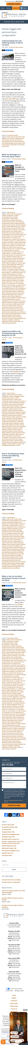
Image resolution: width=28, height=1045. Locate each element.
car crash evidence (10, 285)
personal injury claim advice (15, 310)
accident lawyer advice (8, 223)
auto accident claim (16, 228)
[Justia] (18, 815)
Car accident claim (19, 240)
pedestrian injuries (11, 432)
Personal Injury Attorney (12, 309)
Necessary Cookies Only (9, 1040)
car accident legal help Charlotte (13, 264)
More (24, 8)
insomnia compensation (14, 541)
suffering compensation (18, 565)
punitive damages (19, 563)
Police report (9, 318)
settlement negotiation (8, 320)
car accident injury (15, 253)
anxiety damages (14, 520)
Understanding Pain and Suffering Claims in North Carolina (12, 43)
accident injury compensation (13, 137)
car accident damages (20, 248)
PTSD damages (11, 563)
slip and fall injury (6, 565)
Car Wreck (6, 829)
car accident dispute (7, 250)
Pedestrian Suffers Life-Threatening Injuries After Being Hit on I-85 (12, 333)
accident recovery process (8, 225)
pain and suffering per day (12, 554)
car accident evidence (15, 252)
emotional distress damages (14, 530)
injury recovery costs (7, 539)
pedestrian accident (18, 410)
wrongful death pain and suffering (10, 568)
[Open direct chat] (24, 1010)
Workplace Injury (8, 837)
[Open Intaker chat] (12, 1044)
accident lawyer (20, 221)
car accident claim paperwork (15, 244)
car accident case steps (8, 240)
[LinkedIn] (14, 815)
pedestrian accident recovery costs (11, 426)
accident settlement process (13, 226)
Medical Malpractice (9, 846)
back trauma (13, 401)
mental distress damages (13, 544)
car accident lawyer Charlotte (13, 261)
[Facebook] (6, 815)
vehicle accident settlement (9, 323)
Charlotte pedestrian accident (16, 402)
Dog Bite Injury (7, 853)
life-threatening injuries (13, 405)
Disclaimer (14, 1001)
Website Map (14, 1006)
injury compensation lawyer (17, 536)
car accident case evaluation (17, 239)
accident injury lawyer (16, 220)
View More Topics (7, 855)
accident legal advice (19, 223)
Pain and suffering (17, 141)
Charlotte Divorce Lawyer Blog (11, 882)
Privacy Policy (12, 800)
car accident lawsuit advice (18, 258)
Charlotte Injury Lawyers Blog (14, 15)
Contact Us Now (14, 805)
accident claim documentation (14, 214)
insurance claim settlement (9, 297)
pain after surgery (18, 547)
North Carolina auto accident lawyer (11, 304)
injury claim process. (14, 535)
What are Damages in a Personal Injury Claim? (11, 155)
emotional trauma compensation (10, 531)
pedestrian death (12, 431)
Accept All (9, 1036)
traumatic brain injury (7, 440)
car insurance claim (7, 290)
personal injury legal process (13, 313)
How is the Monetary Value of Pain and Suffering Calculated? (13, 455)
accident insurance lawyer (8, 221)
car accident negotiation (12, 271)
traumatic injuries (18, 440)
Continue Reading (8, 131)
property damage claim (20, 318)
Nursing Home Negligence (11, 850)
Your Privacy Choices (16, 988)
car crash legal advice (16, 286)
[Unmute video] (18, 1025)
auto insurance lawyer (16, 236)
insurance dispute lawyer (8, 299)
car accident (19, 604)
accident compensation (8, 215)
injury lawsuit (5, 538)
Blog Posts (14, 1011)
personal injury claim (19, 143)
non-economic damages (14, 138)
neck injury (17, 407)
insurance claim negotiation (14, 296)
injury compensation (7, 291)
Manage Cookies (19, 991)
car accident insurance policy (12, 256)
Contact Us (16, 8)
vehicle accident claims (15, 321)
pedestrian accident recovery (16, 424)
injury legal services (12, 294)
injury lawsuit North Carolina (16, 538)
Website (8, 8)
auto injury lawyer (18, 234)
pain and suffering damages (14, 550)
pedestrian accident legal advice (14, 418)
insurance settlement (14, 301)
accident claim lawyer (11, 394)
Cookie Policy (9, 991)
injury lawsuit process (11, 293)
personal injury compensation (9, 144)
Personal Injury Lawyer (15, 437)
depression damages (12, 528)
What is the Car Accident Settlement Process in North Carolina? (13, 578)
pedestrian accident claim (8, 412)
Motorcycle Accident (9, 848)
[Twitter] (10, 815)
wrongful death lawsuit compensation (12, 566)
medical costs (9, 542)
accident (16, 371)
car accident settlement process (13, 278)
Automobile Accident (12, 135)
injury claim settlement (18, 290)
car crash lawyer (6, 286)
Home (2, 8)
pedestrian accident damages (17, 413)
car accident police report (16, 272)
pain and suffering (11, 99)
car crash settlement (20, 288)
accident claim (10, 519)
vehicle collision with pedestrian (10, 442)
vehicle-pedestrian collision (15, 443)
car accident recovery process (14, 275)
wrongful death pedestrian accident (11, 445)
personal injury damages (8, 557)
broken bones (20, 401)
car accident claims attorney (14, 247)
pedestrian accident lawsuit (9, 415)
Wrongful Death (8, 832)
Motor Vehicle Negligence (10, 834)
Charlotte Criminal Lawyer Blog (11, 880)
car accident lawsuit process (9, 259)
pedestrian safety (13, 434)
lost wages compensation (18, 302)
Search (14, 869)
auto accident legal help (14, 233)
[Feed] (22, 815)
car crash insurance (21, 285)
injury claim (17, 533)
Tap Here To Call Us (14, 4)
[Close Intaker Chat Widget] (26, 1010)
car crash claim (11, 283)
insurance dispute (21, 297)
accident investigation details (16, 396)
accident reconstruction (8, 398)
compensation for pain (11, 527)
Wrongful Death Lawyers (10, 839)
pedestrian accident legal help (9, 420)
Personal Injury (11, 212)
